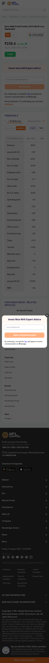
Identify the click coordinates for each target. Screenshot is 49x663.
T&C (25, 341)
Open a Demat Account (24, 335)
